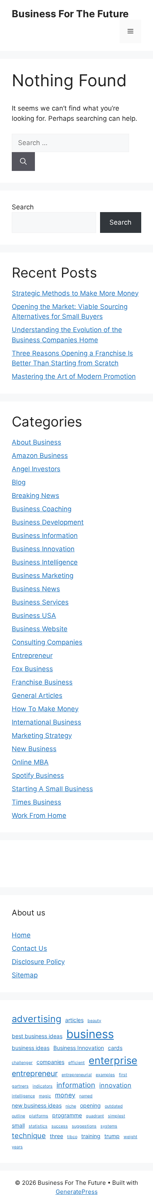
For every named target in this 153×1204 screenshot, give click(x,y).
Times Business (36, 802)
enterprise (113, 1060)
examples (105, 1074)
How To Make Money (45, 709)
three (56, 1136)
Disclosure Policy (38, 962)
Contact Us (29, 948)
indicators (43, 1086)
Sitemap (25, 975)
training (90, 1136)
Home (21, 935)
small (18, 1125)
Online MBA (30, 762)
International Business (46, 722)
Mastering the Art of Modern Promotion (74, 376)
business (90, 1034)
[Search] (23, 161)
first (123, 1074)
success (59, 1126)
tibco (72, 1136)
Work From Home (39, 815)
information (75, 1085)
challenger (22, 1062)
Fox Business (32, 669)
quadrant (95, 1116)
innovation (115, 1085)
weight (130, 1136)
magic (45, 1096)
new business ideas (37, 1105)
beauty (94, 1020)
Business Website (39, 629)
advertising (36, 1018)
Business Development (48, 522)
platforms (38, 1116)
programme (67, 1115)
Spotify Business (38, 775)
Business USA (34, 615)
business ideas (30, 1047)
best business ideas (37, 1036)
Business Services (40, 602)
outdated (114, 1106)
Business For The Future (70, 14)
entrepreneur (35, 1073)
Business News (36, 589)
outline (18, 1116)
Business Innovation (43, 549)
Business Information (45, 535)
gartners (20, 1086)
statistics (38, 1126)
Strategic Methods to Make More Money (75, 293)
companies (50, 1062)
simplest (116, 1116)
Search (23, 207)
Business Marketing (42, 575)
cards (115, 1047)
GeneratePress (77, 1191)
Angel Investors (36, 469)
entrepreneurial (77, 1074)
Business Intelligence (45, 562)
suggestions (84, 1126)
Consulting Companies (47, 642)
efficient (76, 1062)
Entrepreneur (32, 655)
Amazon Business (40, 455)
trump (112, 1136)
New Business (34, 749)
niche (71, 1106)
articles (74, 1020)
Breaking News (35, 495)
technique (29, 1135)
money (65, 1095)
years (17, 1147)
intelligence (23, 1096)
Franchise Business (42, 682)
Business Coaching (41, 509)
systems (108, 1126)
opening (90, 1105)
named (86, 1096)
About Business (36, 442)
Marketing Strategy (42, 735)
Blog (19, 482)
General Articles (37, 695)
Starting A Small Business (52, 789)
